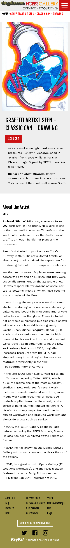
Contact (9, 508)
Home (5, 14)
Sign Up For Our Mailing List (35, 523)
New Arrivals (32, 508)
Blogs (49, 513)
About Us (10, 498)
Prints (49, 498)
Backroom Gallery (35, 503)
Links (7, 513)
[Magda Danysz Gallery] (52, 447)
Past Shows (32, 513)
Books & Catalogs (55, 503)
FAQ (7, 503)
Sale (48, 508)
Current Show (33, 498)
